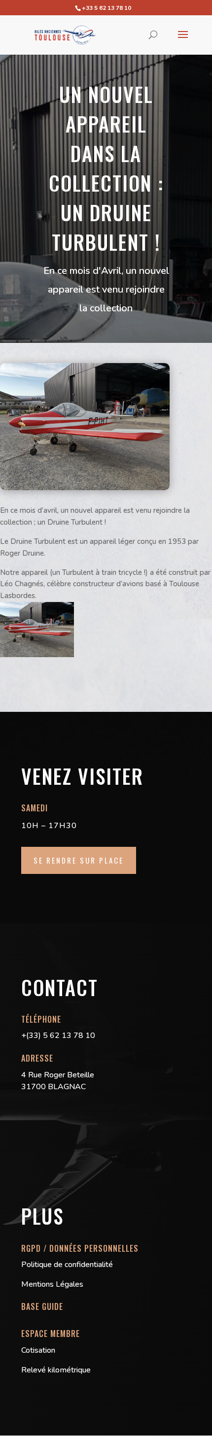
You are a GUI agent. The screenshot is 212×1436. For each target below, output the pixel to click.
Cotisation (38, 1350)
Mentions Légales (52, 1284)
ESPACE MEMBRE (50, 1333)
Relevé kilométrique (56, 1370)
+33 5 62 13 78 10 (106, 8)
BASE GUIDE (42, 1306)
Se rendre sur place (79, 860)
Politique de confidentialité (67, 1264)
